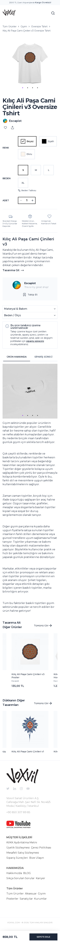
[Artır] (32, 200)
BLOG (27, 873)
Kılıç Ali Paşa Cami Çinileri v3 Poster (28, 676)
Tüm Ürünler (9, 26)
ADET (6, 200)
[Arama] (52, 13)
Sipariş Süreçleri (17, 857)
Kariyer (40, 878)
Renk (6, 147)
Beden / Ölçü (12, 315)
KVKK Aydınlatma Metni (21, 842)
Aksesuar (31, 893)
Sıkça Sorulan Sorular (20, 878)
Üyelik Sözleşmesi (18, 847)
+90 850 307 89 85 (18, 812)
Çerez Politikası (41, 847)
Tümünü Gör (41, 625)
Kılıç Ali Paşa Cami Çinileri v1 (28, 751)
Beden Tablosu (28, 190)
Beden (7, 178)
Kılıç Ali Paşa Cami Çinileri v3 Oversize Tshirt (27, 30)
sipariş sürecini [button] (35, 341)
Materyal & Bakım (15, 308)
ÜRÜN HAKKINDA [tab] (17, 356)
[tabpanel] (30, 488)
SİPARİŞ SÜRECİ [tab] (43, 356)
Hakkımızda (14, 873)
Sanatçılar (26, 898)
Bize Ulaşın (36, 857)
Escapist (30, 283)
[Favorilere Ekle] (5, 127)
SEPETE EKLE (43, 937)
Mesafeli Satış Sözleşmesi (22, 852)
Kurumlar (40, 898)
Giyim (24, 26)
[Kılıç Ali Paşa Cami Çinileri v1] (30, 729)
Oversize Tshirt (39, 26)
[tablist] (30, 357)
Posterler (12, 898)
